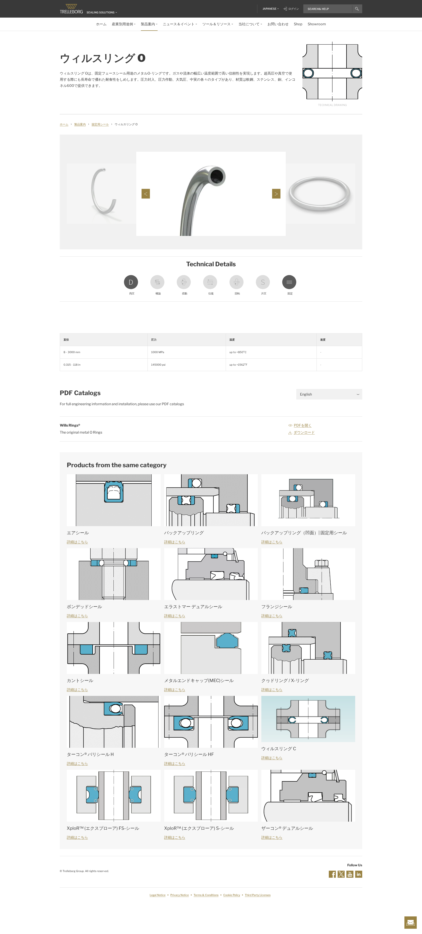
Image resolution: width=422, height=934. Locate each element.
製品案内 (80, 124)
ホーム (64, 124)
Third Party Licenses (258, 895)
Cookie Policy (231, 895)
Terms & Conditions (206, 895)
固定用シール (100, 124)
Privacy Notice (179, 895)
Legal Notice (158, 895)
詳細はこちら (77, 542)
